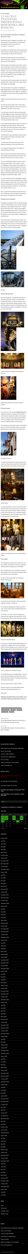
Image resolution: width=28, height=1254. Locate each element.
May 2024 (3, 914)
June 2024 (3, 911)
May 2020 (3, 1042)
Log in (2, 1205)
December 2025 (5, 861)
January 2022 (4, 988)
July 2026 (3, 841)
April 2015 (3, 1147)
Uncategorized (5, 13)
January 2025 (4, 892)
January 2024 (4, 926)
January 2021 (4, 1022)
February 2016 (4, 1127)
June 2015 (3, 1141)
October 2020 (4, 1030)
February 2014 (4, 1178)
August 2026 (4, 838)
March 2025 (4, 886)
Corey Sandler (10, 30)
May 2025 (3, 880)
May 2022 (3, 977)
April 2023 (3, 948)
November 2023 (5, 931)
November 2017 (5, 1101)
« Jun (2, 828)
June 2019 (3, 1062)
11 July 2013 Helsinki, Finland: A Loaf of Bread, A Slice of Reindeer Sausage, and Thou (13, 720)
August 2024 (4, 906)
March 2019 (4, 1067)
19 (17, 821)
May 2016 (3, 1121)
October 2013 (4, 1183)
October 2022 (4, 965)
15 (2, 821)
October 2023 (4, 934)
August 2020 (4, 1036)
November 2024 (5, 897)
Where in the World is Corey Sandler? (10, 762)
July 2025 (3, 875)
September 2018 (5, 1081)
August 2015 (4, 1135)
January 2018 (4, 1096)
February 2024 (4, 923)
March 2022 (4, 982)
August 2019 (4, 1056)
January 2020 (4, 1047)
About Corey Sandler (6, 751)
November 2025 (5, 863)
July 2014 (3, 1163)
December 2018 (5, 1073)
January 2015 (4, 1152)
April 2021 (3, 1013)
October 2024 (4, 900)
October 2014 (4, 1158)
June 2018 (3, 1090)
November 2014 (5, 1155)
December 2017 (5, 1098)
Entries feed (4, 1208)
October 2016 (4, 1115)
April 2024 (3, 917)
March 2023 (4, 951)
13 (21, 819)
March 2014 (4, 1175)
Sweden (12, 711)
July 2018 (3, 1087)
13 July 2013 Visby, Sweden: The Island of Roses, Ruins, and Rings (13, 727)
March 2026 (4, 852)
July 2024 (3, 909)
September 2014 (5, 1161)
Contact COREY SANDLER (7, 754)
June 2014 (3, 1166)
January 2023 (4, 957)
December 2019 (5, 1050)
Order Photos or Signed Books (8, 756)
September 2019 (5, 1053)
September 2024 (5, 903)
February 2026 (4, 855)
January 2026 (4, 858)
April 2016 (3, 1124)
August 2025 (4, 872)
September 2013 (5, 1186)
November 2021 (5, 994)
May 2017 (3, 1110)
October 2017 (4, 1104)
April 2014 (3, 1172)
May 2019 (3, 1064)
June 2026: (9, 785)
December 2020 (5, 1025)
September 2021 (5, 999)
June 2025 (3, 878)
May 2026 (3, 846)
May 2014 (3, 1169)
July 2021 (3, 1005)
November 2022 (5, 962)
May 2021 (3, 1011)
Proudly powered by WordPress (7, 1252)
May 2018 (3, 1093)
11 (14, 819)
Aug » (25, 828)
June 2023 (3, 945)
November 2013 (5, 1180)
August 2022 (4, 971)
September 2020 (5, 1033)
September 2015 (5, 1132)
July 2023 (3, 943)
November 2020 (5, 1028)
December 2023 (5, 928)
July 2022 (3, 974)
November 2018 (5, 1076)
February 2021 (4, 1019)
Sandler (13, 709)
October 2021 (4, 996)
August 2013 (4, 1189)
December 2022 (5, 960)
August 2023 (4, 940)
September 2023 (5, 937)
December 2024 (5, 894)
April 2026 (3, 849)
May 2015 (3, 1144)
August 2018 (4, 1084)
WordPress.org (4, 1213)
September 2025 (5, 869)
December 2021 (5, 991)
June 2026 (3, 844)
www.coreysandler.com (6, 765)
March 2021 (4, 1016)
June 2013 (3, 1195)
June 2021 (3, 1008)
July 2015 (3, 1138)
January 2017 (4, 1113)
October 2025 (4, 866)
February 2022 (4, 985)
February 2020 (4, 1045)
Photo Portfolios (5, 759)
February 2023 (4, 954)
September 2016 (5, 1118)
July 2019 (3, 1059)
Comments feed (5, 1211)
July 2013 (3, 1192)
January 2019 (4, 1070)
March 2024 (4, 920)
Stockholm (5, 711)
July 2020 (3, 1039)
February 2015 (4, 1149)
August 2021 (4, 1002)
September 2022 (5, 968)
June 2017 (3, 1107)
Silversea (19, 709)
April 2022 (3, 979)
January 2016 (4, 1130)
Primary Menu (26, 7)
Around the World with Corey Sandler (11, 7)
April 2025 (3, 883)
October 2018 (4, 1079)
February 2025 (4, 889)
